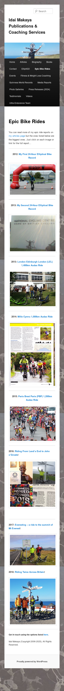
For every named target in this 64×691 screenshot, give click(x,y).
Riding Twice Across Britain (29, 571)
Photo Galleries (16, 89)
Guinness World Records (21, 82)
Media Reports (44, 82)
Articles (23, 61)
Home (12, 61)
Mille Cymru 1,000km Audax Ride (35, 316)
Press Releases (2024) (39, 89)
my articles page (17, 135)
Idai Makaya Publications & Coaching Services (27, 26)
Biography (36, 61)
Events (12, 75)
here (46, 634)
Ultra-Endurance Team (19, 102)
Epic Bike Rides (42, 68)
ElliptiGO (26, 68)
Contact (13, 68)
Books (49, 61)
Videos (29, 96)
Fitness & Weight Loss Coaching (36, 75)
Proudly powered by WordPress (32, 661)
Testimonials (15, 96)
